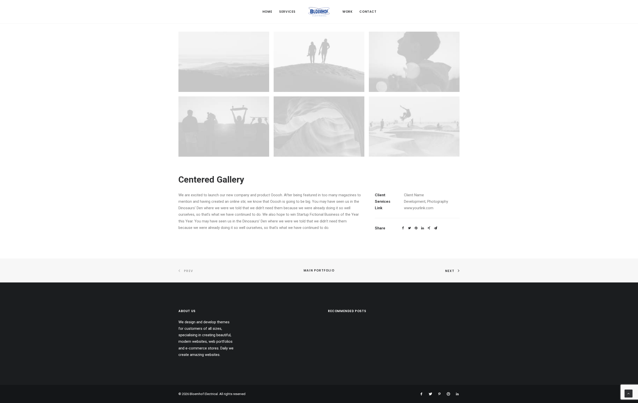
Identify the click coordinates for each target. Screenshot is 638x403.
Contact (367, 11)
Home (267, 11)
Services (287, 11)
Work (347, 11)
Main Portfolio (319, 270)
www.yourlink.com (418, 208)
